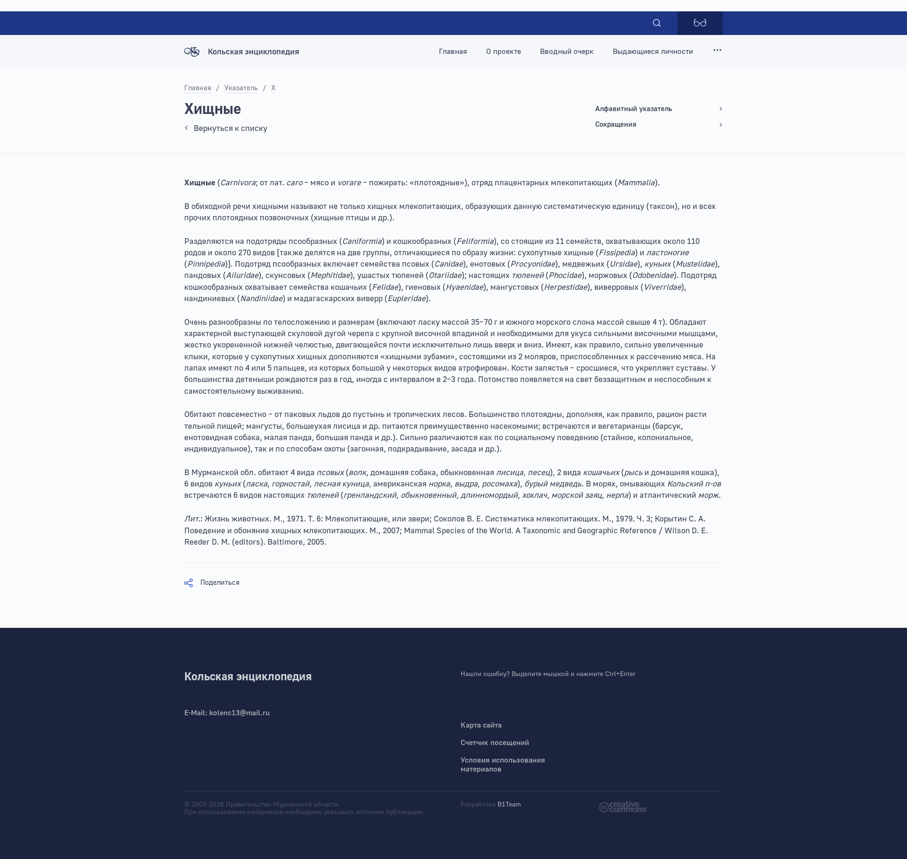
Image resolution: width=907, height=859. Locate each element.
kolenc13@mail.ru (239, 713)
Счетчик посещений (495, 742)
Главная (453, 51)
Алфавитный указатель (633, 108)
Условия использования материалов (503, 764)
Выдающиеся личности (653, 51)
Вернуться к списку (230, 128)
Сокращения (615, 124)
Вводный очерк (567, 51)
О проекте (503, 51)
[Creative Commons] (622, 806)
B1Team (509, 804)
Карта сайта (481, 725)
